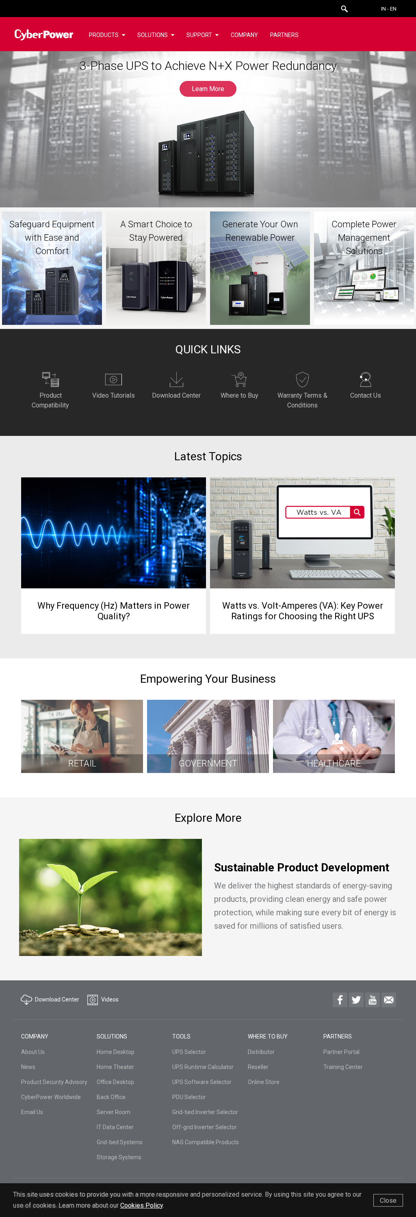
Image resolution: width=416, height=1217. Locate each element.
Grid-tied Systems (120, 1142)
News (28, 1067)
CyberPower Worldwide (51, 1097)
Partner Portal (341, 1052)
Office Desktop (115, 1082)
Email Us (32, 1112)
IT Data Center (115, 1127)
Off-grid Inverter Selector (204, 1127)
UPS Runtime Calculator (203, 1067)
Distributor (261, 1052)
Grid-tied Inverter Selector (205, 1112)
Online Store (264, 1082)
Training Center (343, 1067)
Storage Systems (119, 1157)
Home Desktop (115, 1052)
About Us (33, 1052)
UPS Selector (189, 1052)
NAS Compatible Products (205, 1142)
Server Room (113, 1112)
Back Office (111, 1097)
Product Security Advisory (54, 1082)
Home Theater (115, 1067)
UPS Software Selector (202, 1082)
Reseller (258, 1067)
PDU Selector (189, 1097)
